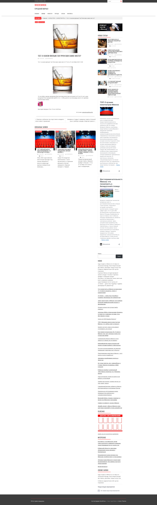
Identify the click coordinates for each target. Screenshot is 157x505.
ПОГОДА (57, 13)
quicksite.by (115, 434)
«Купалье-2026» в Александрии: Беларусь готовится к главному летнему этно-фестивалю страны (110, 314)
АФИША (43, 13)
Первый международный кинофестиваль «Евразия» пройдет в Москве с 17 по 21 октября (85, 151)
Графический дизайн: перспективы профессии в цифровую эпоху (115, 51)
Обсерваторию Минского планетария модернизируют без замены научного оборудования (109, 461)
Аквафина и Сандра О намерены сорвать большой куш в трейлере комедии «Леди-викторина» (81, 120)
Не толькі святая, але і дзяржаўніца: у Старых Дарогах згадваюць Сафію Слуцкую (109, 365)
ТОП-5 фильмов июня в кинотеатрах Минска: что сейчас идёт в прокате (44, 151)
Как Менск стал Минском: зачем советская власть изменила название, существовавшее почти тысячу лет (110, 280)
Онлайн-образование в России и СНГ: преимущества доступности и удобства (115, 73)
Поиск (99, 253)
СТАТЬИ (63, 13)
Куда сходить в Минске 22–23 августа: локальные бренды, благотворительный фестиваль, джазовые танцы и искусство (109, 265)
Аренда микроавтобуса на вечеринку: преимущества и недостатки (115, 61)
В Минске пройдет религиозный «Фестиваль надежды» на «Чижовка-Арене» (109, 371)
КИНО (36, 22)
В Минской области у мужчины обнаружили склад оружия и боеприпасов (107, 450)
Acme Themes (122, 501)
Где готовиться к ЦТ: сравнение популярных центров (114, 40)
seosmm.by (109, 434)
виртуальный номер (116, 86)
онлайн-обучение (115, 78)
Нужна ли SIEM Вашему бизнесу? (107, 319)
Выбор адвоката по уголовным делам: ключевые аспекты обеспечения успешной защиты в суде (114, 92)
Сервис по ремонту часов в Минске (108, 403)
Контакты (69, 13)
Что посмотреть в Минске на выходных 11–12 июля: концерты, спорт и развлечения (110, 290)
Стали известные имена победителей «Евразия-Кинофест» (64, 151)
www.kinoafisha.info (87, 112)
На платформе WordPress (98, 501)
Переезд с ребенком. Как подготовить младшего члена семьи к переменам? (49, 120)
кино (41, 156)
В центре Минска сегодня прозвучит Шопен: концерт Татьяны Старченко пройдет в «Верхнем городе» (108, 274)
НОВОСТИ (50, 13)
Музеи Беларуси (102, 466)
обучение (113, 46)
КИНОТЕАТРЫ (42, 22)
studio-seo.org (102, 434)
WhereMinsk (50, 58)
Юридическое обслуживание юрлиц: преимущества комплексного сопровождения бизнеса (108, 393)
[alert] (110, 491)
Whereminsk (40, 5)
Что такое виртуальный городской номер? (114, 82)
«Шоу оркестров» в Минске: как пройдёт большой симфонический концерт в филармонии (110, 302)
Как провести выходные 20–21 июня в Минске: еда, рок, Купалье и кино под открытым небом (109, 333)
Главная (37, 13)
